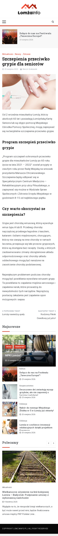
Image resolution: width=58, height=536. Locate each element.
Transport (20, 347)
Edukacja (23, 404)
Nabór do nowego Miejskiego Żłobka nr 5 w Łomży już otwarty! (36, 409)
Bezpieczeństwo (26, 386)
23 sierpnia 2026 (28, 379)
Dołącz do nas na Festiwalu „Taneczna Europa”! (35, 34)
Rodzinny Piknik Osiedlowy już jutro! (46, 316)
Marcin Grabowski (30, 69)
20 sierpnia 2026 (28, 414)
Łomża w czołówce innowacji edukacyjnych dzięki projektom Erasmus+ (35, 427)
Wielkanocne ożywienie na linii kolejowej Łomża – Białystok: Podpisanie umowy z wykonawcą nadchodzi (25, 494)
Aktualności (7, 54)
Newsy (18, 54)
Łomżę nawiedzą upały (13, 314)
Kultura (22, 369)
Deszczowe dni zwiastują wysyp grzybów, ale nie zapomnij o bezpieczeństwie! (36, 392)
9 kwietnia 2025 (10, 502)
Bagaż (8, 347)
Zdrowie (26, 54)
